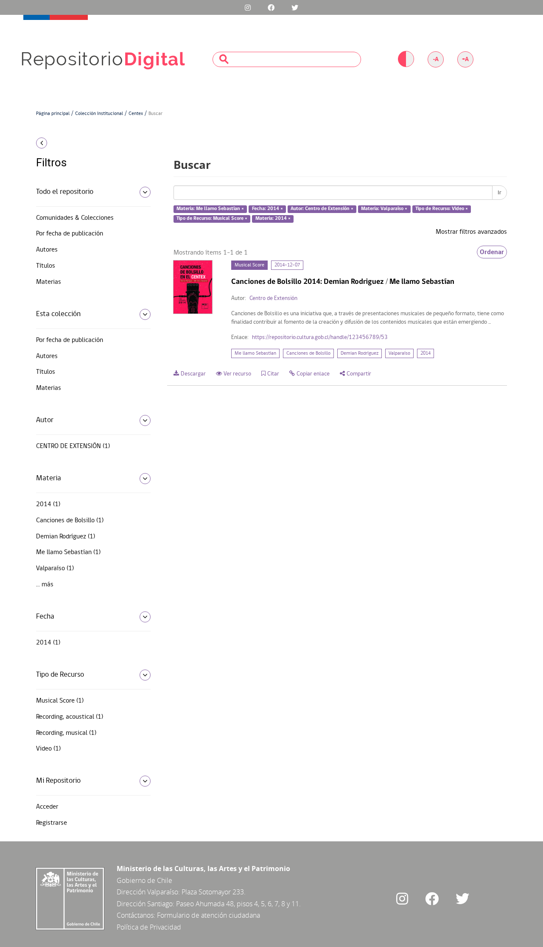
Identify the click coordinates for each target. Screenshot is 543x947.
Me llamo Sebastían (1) (68, 552)
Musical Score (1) (60, 701)
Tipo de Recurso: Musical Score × (211, 218)
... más (44, 584)
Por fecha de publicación (69, 233)
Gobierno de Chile (144, 880)
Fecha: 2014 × (267, 209)
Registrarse (51, 823)
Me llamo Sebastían (255, 353)
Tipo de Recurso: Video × (441, 209)
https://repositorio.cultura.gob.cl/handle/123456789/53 (320, 337)
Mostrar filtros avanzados (471, 232)
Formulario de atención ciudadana (208, 915)
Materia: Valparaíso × (384, 209)
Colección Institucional (99, 113)
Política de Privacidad (149, 927)
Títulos (45, 266)
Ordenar (492, 252)
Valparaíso (399, 353)
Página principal (53, 113)
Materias (48, 282)
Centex (136, 113)
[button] (90, 142)
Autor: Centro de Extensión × (322, 209)
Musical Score (249, 265)
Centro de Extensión (273, 298)
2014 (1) (48, 504)
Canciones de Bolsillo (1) (70, 520)
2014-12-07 (287, 265)
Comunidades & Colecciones (75, 218)
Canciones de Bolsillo (308, 353)
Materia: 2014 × (273, 218)
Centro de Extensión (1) (73, 446)
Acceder (47, 807)
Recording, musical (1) (66, 733)
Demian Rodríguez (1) (65, 536)
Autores (47, 250)
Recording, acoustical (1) (69, 717)
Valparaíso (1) (55, 568)
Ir (499, 192)
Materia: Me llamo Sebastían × (210, 209)
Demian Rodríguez (359, 353)
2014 (425, 353)
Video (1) (48, 748)
